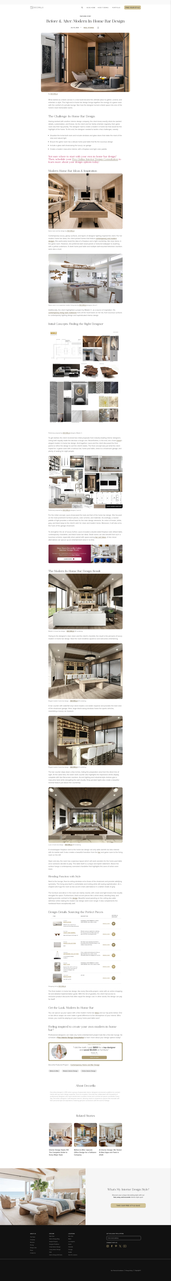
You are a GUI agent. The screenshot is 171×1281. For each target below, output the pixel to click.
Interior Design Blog (54, 1239)
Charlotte (70, 1247)
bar (99, 852)
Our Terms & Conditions (117, 1270)
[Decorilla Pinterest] (116, 1246)
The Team (32, 1237)
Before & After (54, 1071)
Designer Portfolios (54, 1244)
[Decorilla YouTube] (124, 1246)
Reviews (32, 1242)
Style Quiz (51, 1236)
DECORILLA (54, 94)
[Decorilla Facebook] (112, 1246)
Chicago (70, 1249)
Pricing (32, 1245)
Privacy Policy (129, 1270)
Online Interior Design (88, 1071)
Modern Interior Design (70, 1071)
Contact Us (33, 1253)
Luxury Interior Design (54, 1249)
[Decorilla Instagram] (107, 1246)
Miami (69, 1239)
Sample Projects (53, 1241)
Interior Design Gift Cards (55, 1255)
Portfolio (116, 7)
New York (70, 1236)
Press (31, 1250)
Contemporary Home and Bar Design (85, 1065)
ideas (97, 1012)
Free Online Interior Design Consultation (95, 159)
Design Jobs (33, 1247)
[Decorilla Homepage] (37, 1270)
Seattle (70, 1252)
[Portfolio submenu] (121, 7)
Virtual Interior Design (54, 1247)
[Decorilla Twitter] (120, 1246)
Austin (69, 1244)
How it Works (103, 7)
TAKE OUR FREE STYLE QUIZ (128, 1205)
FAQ (50, 1252)
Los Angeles (71, 1241)
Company (32, 1239)
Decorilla (70, 231)
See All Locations (72, 1255)
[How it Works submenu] (109, 7)
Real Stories (89, 28)
